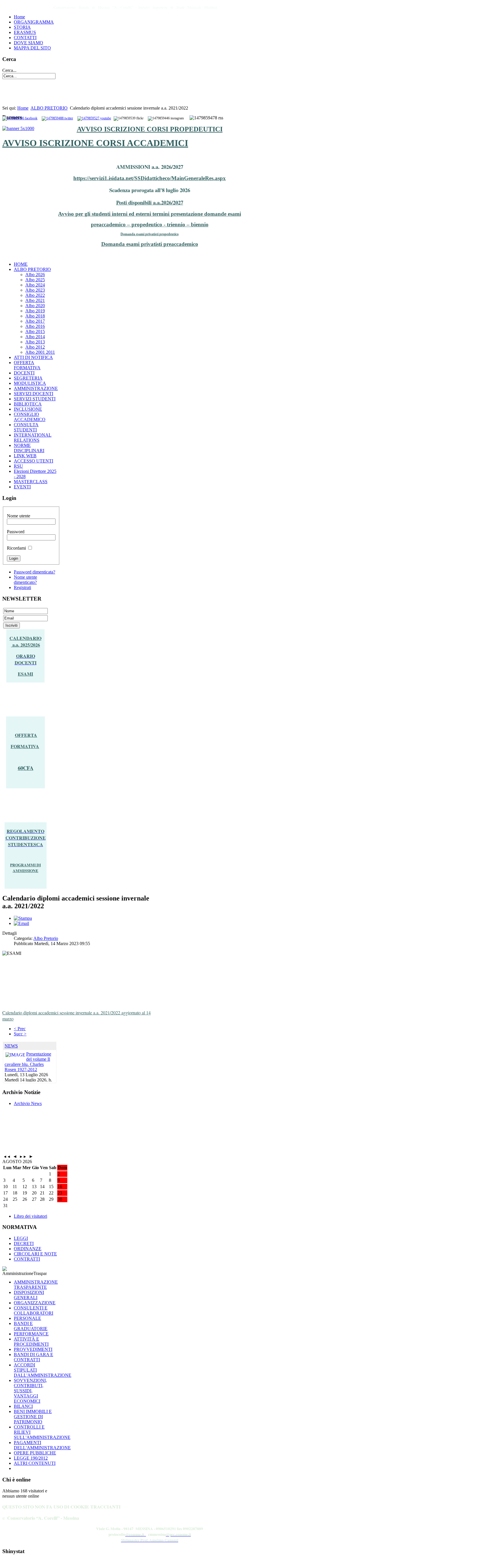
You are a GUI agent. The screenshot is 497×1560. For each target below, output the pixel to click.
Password (15, 531)
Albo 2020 (35, 305)
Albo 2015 (35, 331)
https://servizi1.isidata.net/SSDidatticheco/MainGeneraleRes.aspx (149, 178)
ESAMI (25, 673)
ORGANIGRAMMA (34, 22)
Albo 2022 (35, 295)
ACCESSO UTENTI (33, 460)
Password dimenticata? (34, 571)
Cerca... (9, 70)
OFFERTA (26, 735)
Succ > (20, 1033)
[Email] (21, 923)
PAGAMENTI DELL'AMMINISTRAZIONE (42, 1445)
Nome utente (18, 515)
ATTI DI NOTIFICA (33, 357)
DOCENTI (24, 372)
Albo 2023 (35, 290)
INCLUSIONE (28, 409)
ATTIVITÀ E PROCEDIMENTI (31, 1342)
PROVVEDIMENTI (33, 1349)
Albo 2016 (35, 326)
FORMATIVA (25, 746)
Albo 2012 (35, 347)
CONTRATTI (27, 1259)
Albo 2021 (35, 300)
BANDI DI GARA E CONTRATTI (33, 1357)
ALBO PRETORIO (49, 108)
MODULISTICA (30, 383)
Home (19, 16)
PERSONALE (27, 1318)
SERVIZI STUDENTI (35, 398)
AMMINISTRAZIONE (36, 388)
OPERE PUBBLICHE (35, 1452)
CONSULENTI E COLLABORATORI (33, 1310)
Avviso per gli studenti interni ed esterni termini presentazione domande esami (149, 214)
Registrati (22, 587)
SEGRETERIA (28, 378)
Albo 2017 (35, 321)
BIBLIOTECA (28, 404)
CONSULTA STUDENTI (26, 427)
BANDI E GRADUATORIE (30, 1326)
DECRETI (24, 1243)
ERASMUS (25, 32)
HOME (21, 264)
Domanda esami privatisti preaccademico (149, 244)
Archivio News (28, 1103)
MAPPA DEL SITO (32, 47)
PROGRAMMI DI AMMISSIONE (25, 867)
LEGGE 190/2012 (31, 1458)
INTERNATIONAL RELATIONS (32, 438)
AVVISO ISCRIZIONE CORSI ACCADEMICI (95, 143)
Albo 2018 (35, 315)
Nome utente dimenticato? (25, 580)
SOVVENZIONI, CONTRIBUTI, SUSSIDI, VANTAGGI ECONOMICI (30, 1391)
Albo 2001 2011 (40, 352)
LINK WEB (25, 455)
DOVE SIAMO (28, 42)
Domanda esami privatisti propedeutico (150, 234)
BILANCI (23, 1406)
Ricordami (16, 548)
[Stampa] (23, 918)
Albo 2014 (35, 336)
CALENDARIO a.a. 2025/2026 (25, 641)
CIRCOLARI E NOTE (35, 1253)
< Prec (20, 1028)
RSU (18, 466)
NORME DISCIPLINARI (29, 448)
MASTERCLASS (30, 481)
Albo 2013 (35, 341)
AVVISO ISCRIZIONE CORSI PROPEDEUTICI (150, 129)
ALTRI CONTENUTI (35, 1463)
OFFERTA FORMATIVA (27, 365)
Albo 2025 (35, 279)
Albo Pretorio (45, 938)
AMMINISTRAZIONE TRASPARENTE (36, 1285)
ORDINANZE (27, 1248)
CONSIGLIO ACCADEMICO (29, 417)
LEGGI (21, 1238)
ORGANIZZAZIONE (35, 1302)
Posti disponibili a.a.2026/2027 (149, 202)
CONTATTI (25, 37)
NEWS (11, 1045)
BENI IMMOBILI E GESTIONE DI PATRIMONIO (33, 1416)
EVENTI (22, 486)
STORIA (22, 27)
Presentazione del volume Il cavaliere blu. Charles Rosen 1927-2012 (28, 1062)
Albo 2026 (35, 274)
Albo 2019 (35, 310)
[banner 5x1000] (18, 128)
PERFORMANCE (31, 1333)
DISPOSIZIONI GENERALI (29, 1295)
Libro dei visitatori (30, 1216)
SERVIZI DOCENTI (33, 393)
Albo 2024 (35, 284)
